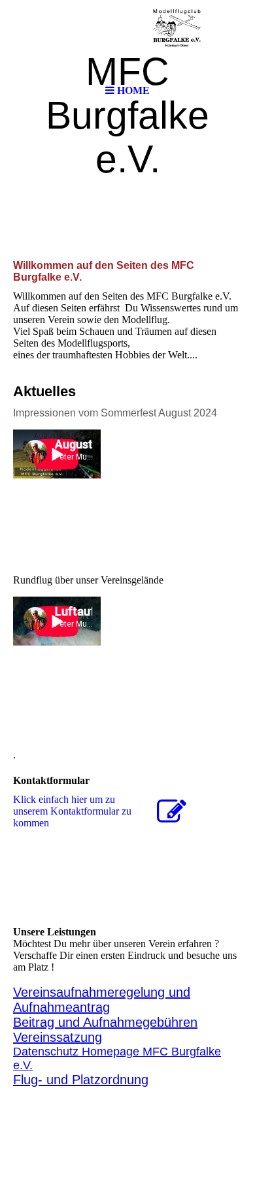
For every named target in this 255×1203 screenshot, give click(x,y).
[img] (127, 39)
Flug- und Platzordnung (80, 1079)
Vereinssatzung (57, 1037)
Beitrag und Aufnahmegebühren (105, 1022)
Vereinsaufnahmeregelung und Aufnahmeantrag (101, 999)
